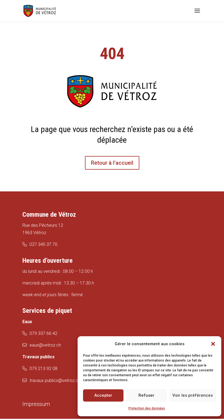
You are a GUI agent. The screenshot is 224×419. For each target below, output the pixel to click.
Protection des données (146, 408)
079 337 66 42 (43, 333)
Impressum (36, 404)
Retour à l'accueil (112, 163)
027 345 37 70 (43, 244)
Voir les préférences (192, 395)
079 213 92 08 (43, 368)
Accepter (103, 395)
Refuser (146, 395)
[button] (213, 344)
